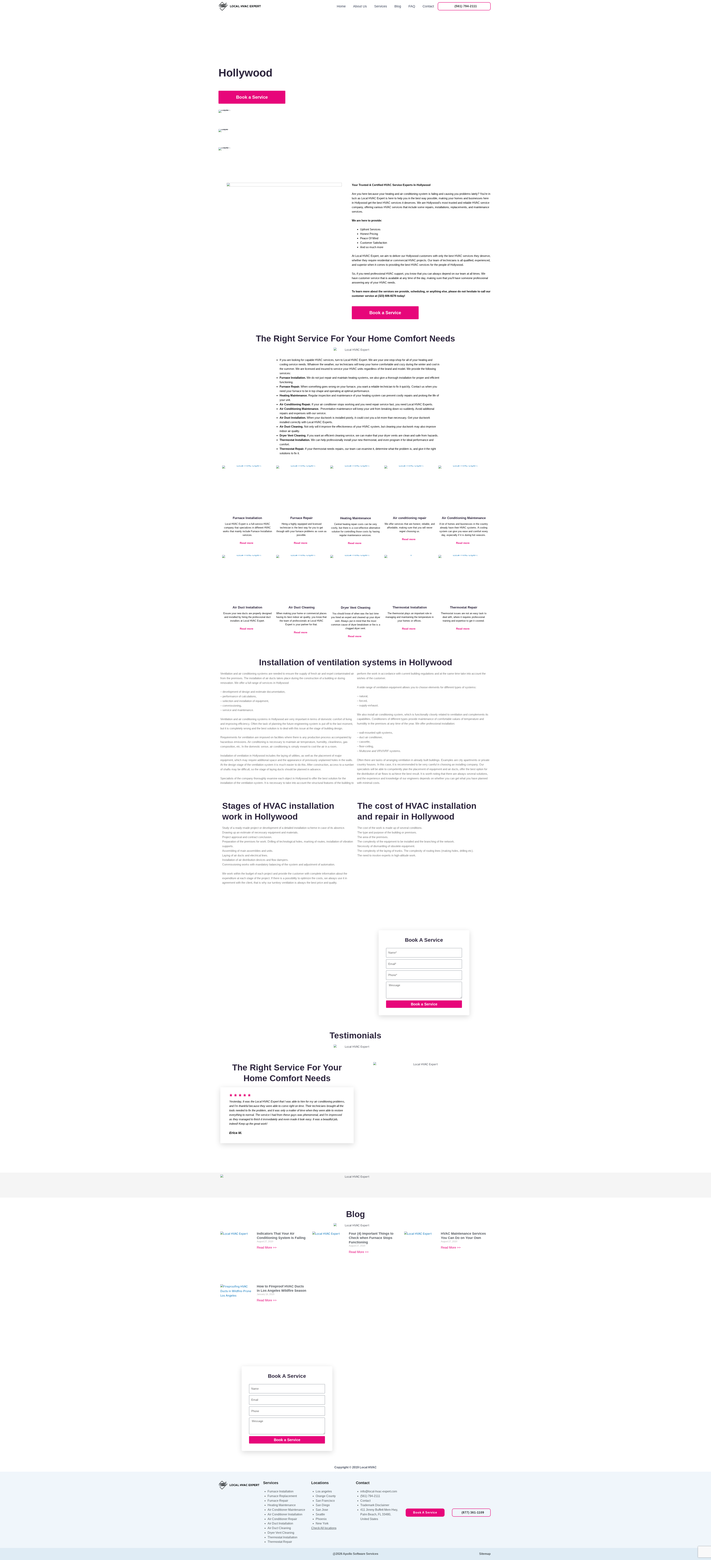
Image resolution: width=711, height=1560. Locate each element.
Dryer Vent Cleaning (355, 607)
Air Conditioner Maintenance (286, 1509)
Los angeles (324, 1491)
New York (322, 1523)
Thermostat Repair (463, 607)
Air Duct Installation (247, 607)
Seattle (320, 1514)
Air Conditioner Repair (282, 1519)
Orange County (326, 1496)
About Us (360, 6)
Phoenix (321, 1519)
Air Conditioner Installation (285, 1514)
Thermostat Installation (410, 607)
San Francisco (325, 1500)
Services (380, 6)
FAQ (411, 6)
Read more (246, 542)
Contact (428, 6)
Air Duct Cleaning (301, 607)
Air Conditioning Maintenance (464, 518)
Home (341, 6)
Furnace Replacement (282, 1496)
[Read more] (257, 543)
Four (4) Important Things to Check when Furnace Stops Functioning (371, 1238)
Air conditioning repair (409, 518)
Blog (397, 6)
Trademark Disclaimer (374, 1505)
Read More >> (267, 1247)
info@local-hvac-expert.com (378, 1491)
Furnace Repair (301, 518)
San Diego (323, 1505)
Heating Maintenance (355, 518)
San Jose (322, 1509)
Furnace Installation (247, 518)
